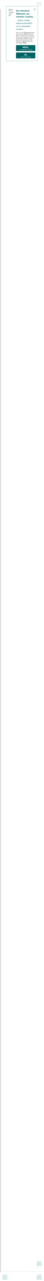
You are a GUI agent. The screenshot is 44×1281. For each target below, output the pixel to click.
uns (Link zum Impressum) (24, 39)
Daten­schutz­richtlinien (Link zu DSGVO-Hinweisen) (25, 34)
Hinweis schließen (27, 9)
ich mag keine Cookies (25, 48)
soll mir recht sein (26, 55)
